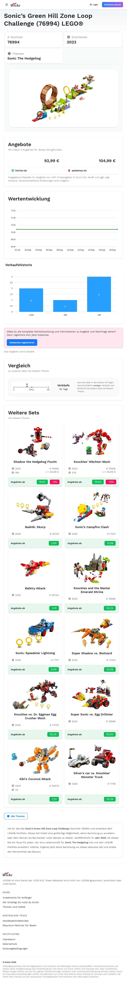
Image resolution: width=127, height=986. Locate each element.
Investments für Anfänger (17, 897)
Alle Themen (18, 816)
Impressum (9, 939)
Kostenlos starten (112, 4)
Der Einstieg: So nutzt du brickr (21, 902)
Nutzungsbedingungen (15, 948)
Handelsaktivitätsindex (15, 920)
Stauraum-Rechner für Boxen (19, 925)
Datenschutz (10, 944)
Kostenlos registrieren (22, 342)
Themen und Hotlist (14, 907)
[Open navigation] (6, 4)
